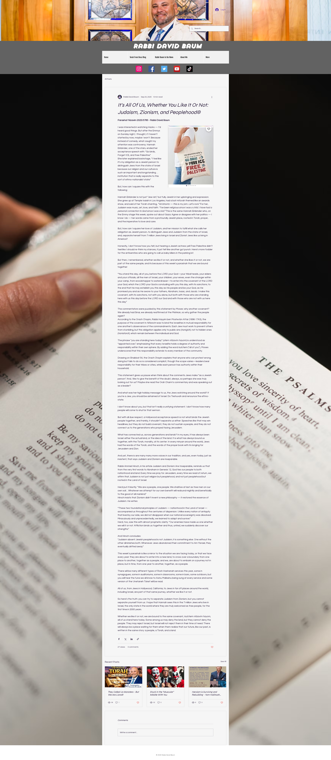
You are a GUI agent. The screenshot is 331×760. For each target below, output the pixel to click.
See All (223, 661)
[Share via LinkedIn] (131, 639)
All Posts (108, 79)
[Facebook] (151, 69)
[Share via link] (138, 639)
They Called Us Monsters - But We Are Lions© (123, 693)
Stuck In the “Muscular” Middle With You (162, 693)
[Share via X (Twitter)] (125, 639)
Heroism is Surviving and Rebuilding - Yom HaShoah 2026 (206, 693)
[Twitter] (164, 69)
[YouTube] (177, 69)
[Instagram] (139, 69)
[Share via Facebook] (119, 639)
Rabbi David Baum (167, 46)
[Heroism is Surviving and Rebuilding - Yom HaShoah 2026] (207, 676)
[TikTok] (189, 69)
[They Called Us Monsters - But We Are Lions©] (123, 676)
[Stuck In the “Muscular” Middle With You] (165, 676)
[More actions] (211, 96)
